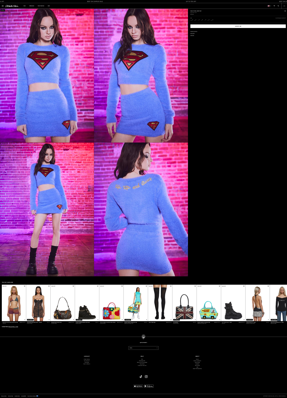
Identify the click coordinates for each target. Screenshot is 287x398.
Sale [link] (49, 5)
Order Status (87, 359)
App (197, 367)
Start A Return (86, 363)
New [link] (25, 5)
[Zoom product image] (47, 76)
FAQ (142, 359)
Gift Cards (197, 365)
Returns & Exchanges (142, 362)
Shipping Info (142, 360)
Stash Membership (197, 368)
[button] (94, 1)
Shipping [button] (192, 35)
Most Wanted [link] (41, 5)
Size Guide (197, 362)
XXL (211, 20)
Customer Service (142, 365)
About (197, 359)
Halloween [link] (31, 5)
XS (194, 20)
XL (208, 20)
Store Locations (197, 360)
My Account (87, 360)
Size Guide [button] (192, 33)
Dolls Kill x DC (193, 12)
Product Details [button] (193, 31)
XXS (191, 20)
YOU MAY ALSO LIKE (7, 282)
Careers (197, 363)
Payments (142, 363)
